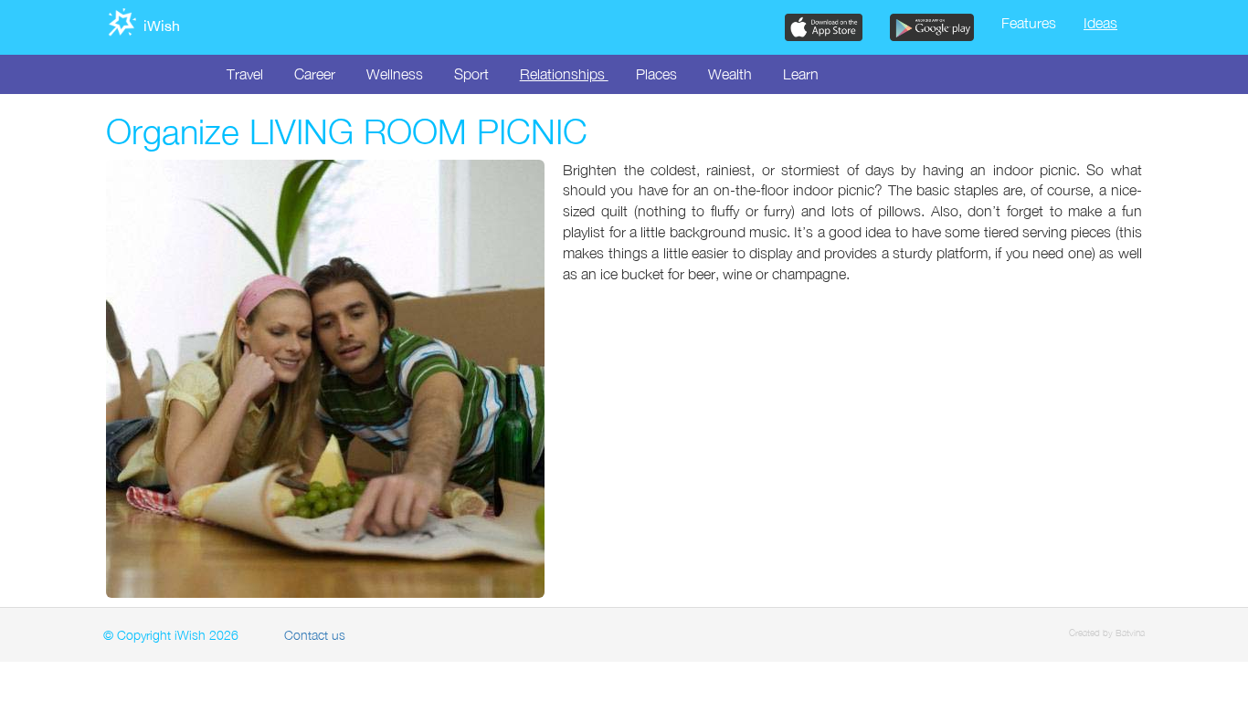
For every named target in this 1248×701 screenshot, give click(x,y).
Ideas (1100, 23)
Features (1028, 23)
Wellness (394, 74)
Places (656, 74)
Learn (801, 74)
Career (314, 74)
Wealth (730, 74)
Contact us (314, 635)
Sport (471, 74)
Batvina (1130, 632)
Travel (245, 74)
